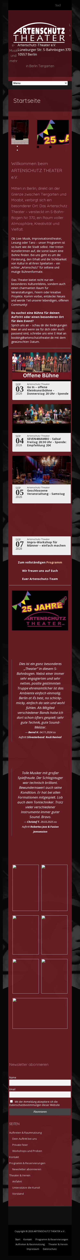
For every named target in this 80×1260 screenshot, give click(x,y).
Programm (54, 562)
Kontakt (14, 1157)
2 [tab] (50, 147)
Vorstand (18, 1193)
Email (12, 1089)
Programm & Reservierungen (27, 1163)
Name (12, 1077)
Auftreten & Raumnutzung (25, 1132)
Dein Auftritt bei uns (24, 1139)
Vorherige (19, 136)
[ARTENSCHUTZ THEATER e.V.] (39, 24)
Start (17, 1239)
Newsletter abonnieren (26, 1169)
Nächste (61, 136)
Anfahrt (17, 1181)
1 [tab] (38, 147)
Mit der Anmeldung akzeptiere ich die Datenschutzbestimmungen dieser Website (34, 1103)
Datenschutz (50, 1248)
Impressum (33, 1248)
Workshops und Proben (27, 1151)
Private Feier (20, 1145)
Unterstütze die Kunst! (26, 1187)
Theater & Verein (19, 1175)
